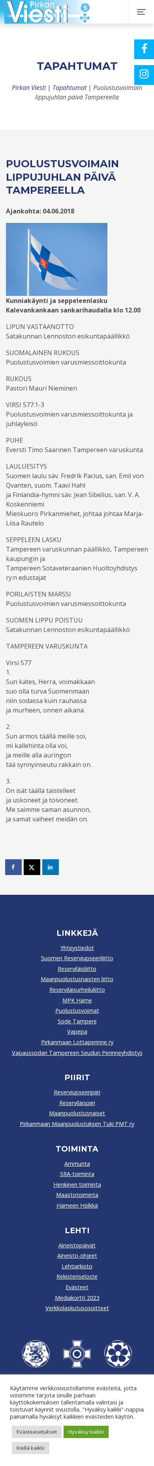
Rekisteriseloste (77, 1276)
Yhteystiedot (77, 948)
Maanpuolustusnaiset (77, 1113)
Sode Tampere (77, 1021)
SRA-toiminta (77, 1174)
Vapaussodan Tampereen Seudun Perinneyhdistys (77, 1052)
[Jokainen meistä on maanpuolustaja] (74, 12)
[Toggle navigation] (141, 12)
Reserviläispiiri (77, 1103)
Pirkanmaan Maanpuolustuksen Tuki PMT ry (77, 1124)
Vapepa (77, 1031)
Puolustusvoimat (77, 1010)
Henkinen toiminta (77, 1184)
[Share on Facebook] (14, 867)
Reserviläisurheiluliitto (77, 989)
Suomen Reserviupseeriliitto (77, 958)
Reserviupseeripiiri (77, 1092)
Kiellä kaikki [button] (31, 1447)
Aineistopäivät (77, 1245)
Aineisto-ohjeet (77, 1255)
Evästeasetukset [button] (37, 1431)
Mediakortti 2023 (77, 1297)
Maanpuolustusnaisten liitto (77, 979)
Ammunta (77, 1163)
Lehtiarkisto (77, 1266)
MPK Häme (77, 1000)
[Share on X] (32, 867)
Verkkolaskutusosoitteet (77, 1308)
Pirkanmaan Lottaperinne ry (77, 1042)
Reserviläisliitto (77, 968)
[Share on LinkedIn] (51, 867)
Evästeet (77, 1287)
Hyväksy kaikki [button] (86, 1431)
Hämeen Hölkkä (77, 1205)
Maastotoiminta (77, 1195)
